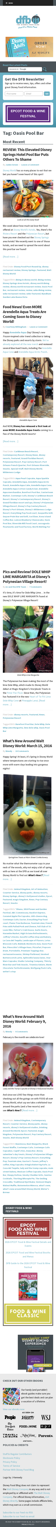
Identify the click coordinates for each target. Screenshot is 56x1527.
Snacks (6, 468)
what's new (44, 1185)
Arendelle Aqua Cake (20, 485)
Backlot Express (37, 912)
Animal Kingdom (22, 889)
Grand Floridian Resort (32, 458)
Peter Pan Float (15, 692)
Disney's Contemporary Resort (26, 499)
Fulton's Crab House (24, 930)
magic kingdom (20, 899)
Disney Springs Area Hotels (16, 283)
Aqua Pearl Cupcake (25, 478)
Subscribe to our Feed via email (18, 1516)
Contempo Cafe (19, 495)
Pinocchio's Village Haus (19, 947)
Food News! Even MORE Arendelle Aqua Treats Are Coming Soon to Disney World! (24, 314)
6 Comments (21, 1031)
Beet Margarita (34, 1143)
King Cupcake (17, 1164)
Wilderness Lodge (11, 472)
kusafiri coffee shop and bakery (35, 936)
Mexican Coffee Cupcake (29, 1171)
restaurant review (16, 290)
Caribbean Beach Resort (26, 451)
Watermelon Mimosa (27, 1185)
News (42, 714)
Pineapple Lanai (30, 700)
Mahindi (21, 943)
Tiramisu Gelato (37, 964)
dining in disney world (26, 279)
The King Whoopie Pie (24, 1178)
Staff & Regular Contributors (17, 1454)
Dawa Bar (30, 1150)
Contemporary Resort (14, 455)
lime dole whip (31, 727)
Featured (41, 270)
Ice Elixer (33, 516)
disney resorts (21, 714)
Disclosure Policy (11, 1457)
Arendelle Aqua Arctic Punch (33, 351)
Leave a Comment (30, 164)
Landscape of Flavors (33, 940)
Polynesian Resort (35, 233)
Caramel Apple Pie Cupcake (16, 916)
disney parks (26, 892)
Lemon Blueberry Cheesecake (29, 519)
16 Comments (22, 751)
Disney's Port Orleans (13, 509)
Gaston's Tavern (30, 1161)
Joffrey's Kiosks (11, 936)
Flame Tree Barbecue (19, 923)
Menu (11, 3)
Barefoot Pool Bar (31, 492)
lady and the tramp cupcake (33, 1168)
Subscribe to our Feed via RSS (18, 1512)
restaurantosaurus (12, 954)
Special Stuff (17, 468)
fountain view (38, 923)
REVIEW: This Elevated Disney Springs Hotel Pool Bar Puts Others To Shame (27, 154)
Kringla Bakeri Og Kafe (36, 1164)
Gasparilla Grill (45, 513)
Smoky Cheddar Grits (32, 1175)
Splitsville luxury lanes (34, 957)
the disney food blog (28, 15)
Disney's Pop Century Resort (32, 506)
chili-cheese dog (39, 916)
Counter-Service (11, 892)
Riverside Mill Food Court (24, 523)
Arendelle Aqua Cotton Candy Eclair (20, 488)
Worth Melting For (41, 526)
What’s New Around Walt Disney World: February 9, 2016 (24, 1021)
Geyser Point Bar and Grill (15, 516)
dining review (44, 279)
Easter (23, 919)
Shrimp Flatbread (31, 954)
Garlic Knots (41, 930)
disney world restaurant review (25, 286)
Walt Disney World (33, 468)
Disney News (32, 455)
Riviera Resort (10, 233)
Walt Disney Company (18, 1489)
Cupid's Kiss (19, 1150)
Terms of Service (11, 1465)
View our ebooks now (13, 1409)
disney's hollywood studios (31, 896)
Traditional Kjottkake (24, 1181)
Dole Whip (39, 724)
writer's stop (9, 971)
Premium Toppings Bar (32, 950)
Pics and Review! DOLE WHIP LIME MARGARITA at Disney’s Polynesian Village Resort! (26, 576)
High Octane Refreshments (33, 933)
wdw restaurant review (14, 293)
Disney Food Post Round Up (27, 266)
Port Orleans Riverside (38, 465)
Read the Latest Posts (15, 65)
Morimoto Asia (33, 943)
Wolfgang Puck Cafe (41, 968)
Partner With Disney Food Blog (18, 1469)
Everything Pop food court (24, 513)
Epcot (49, 896)
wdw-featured (33, 293)
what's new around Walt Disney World (21, 1189)
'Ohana (19, 909)
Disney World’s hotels (24, 229)
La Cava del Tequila (12, 940)
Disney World (9, 170)
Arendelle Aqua (18, 332)
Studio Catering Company (30, 961)
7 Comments (35, 586)
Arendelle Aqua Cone (41, 485)
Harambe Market (11, 933)
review (29, 290)
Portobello (14, 950)
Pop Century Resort (31, 461)
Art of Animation (39, 889)
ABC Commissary (20, 912)
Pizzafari (36, 947)
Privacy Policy (10, 1461)
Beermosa (20, 1143)
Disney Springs (41, 237)
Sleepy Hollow (14, 1175)
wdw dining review (42, 290)
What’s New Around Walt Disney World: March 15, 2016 (27, 743)
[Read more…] (10, 256)
